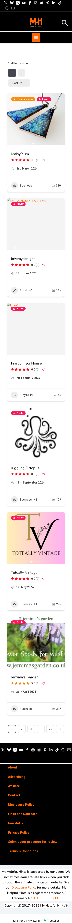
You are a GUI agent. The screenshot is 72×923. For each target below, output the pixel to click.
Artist (23, 290)
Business (26, 185)
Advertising (16, 777)
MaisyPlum (20, 153)
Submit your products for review (32, 842)
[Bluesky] (12, 3)
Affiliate (14, 786)
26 (50, 729)
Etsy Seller (26, 395)
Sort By (17, 83)
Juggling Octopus (25, 468)
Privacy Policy (18, 832)
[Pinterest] (48, 3)
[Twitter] (3, 750)
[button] (64, 23)
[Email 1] (13, 8)
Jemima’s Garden (24, 677)
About (12, 767)
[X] (6, 3)
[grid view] (12, 73)
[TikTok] (60, 3)
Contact (14, 795)
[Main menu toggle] (36, 37)
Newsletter (16, 823)
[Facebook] (30, 3)
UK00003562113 (47, 898)
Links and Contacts (22, 814)
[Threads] (18, 3)
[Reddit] (42, 3)
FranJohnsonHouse (26, 363)
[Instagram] (36, 3)
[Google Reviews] (7, 8)
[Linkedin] (54, 3)
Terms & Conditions (23, 851)
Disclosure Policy (21, 805)
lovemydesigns (23, 258)
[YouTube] (24, 3)
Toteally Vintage (24, 572)
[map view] (22, 73)
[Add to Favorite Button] (44, 160)
